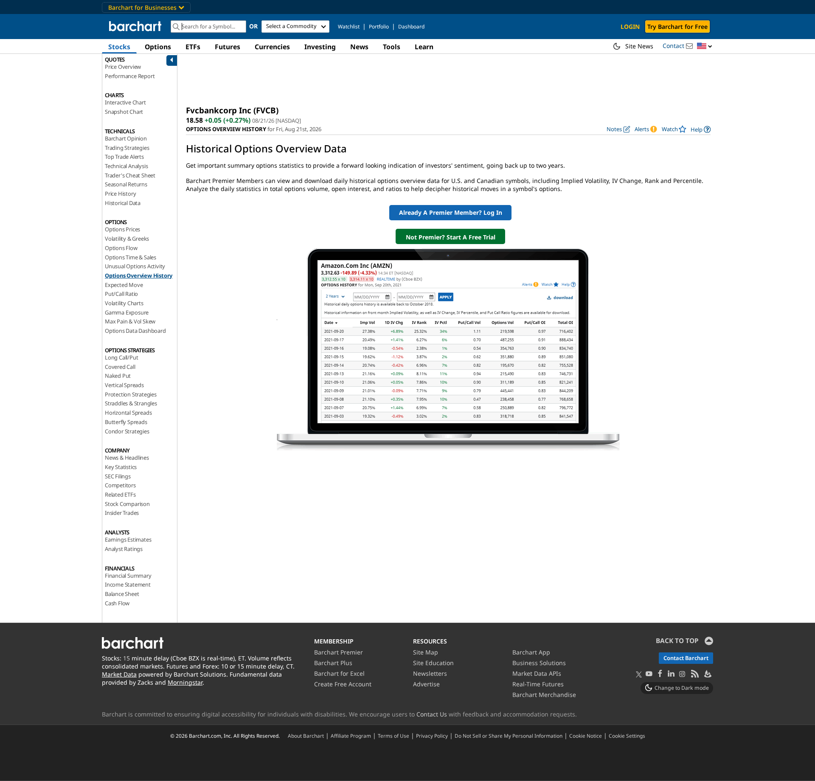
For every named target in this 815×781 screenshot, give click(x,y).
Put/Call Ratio (121, 294)
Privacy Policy (432, 735)
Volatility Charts (124, 303)
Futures (227, 46)
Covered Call (120, 367)
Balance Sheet (122, 594)
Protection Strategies (131, 394)
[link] (701, 129)
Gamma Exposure (127, 312)
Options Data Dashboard (135, 330)
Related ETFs (120, 494)
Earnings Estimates (128, 539)
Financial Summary (128, 575)
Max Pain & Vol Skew (130, 321)
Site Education (433, 663)
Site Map (425, 652)
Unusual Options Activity (135, 266)
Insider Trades (122, 513)
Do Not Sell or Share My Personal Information (508, 735)
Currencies (272, 46)
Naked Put (118, 375)
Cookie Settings (627, 735)
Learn (424, 46)
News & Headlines (127, 457)
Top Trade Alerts (124, 156)
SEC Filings (118, 476)
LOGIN (630, 26)
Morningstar (185, 682)
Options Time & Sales (130, 257)
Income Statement (128, 584)
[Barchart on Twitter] (639, 675)
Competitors (120, 485)
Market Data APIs (536, 673)
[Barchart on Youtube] (649, 674)
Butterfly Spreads (126, 422)
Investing (320, 46)
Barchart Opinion (126, 138)
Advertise (426, 684)
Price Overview (123, 66)
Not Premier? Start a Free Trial (450, 237)
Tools (391, 46)
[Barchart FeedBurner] (707, 674)
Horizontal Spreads (128, 412)
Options (158, 46)
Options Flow (121, 248)
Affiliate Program (351, 735)
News (359, 46)
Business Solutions (539, 663)
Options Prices (122, 229)
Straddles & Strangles (131, 403)
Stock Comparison (127, 504)
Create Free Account (342, 684)
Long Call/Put (121, 357)
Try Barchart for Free (677, 26)
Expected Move (124, 285)
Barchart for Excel (339, 673)
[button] (704, 46)
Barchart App (531, 652)
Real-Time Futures (538, 684)
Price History (120, 193)
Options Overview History (138, 275)
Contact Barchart (685, 658)
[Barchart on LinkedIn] (671, 674)
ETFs (192, 46)
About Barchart (306, 735)
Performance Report (130, 76)
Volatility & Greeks (127, 238)
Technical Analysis (126, 166)
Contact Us (431, 714)
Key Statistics (121, 467)
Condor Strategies (127, 431)
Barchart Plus (333, 663)
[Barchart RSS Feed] (694, 674)
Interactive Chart (125, 102)
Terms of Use (393, 735)
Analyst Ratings (124, 549)
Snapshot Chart (124, 111)
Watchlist (349, 26)
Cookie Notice (585, 735)
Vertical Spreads (124, 385)
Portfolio (379, 26)
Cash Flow (117, 603)
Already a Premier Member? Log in (450, 212)
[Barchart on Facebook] (660, 674)
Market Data (119, 674)
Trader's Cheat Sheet (130, 175)
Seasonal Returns (126, 184)
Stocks (119, 46)
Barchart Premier (338, 652)
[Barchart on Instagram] (682, 674)
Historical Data (123, 203)
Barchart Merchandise (544, 695)
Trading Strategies (127, 148)
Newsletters (430, 673)
